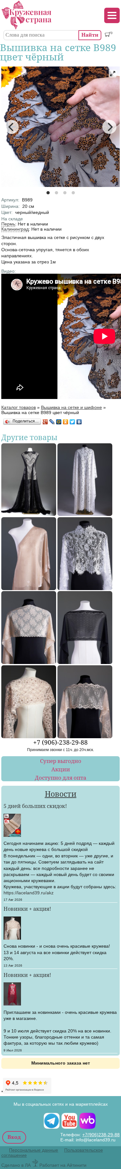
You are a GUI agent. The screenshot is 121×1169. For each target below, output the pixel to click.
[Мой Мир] (58, 422)
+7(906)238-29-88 (101, 1134)
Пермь (8, 223)
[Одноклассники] (65, 422)
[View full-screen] (112, 73)
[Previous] (12, 127)
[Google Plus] (45, 422)
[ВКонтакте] (79, 422)
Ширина (10, 206)
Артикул (10, 199)
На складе (12, 218)
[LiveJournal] (52, 422)
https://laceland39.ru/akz (29, 892)
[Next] (109, 127)
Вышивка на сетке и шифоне (71, 407)
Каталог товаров (18, 407)
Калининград (15, 229)
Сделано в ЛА (16, 1165)
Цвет (7, 212)
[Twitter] (72, 422)
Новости (60, 794)
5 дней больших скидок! (35, 806)
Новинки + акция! (27, 908)
